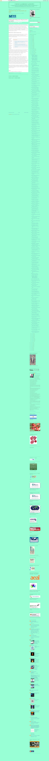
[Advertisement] (16, 105)
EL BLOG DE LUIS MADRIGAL (33, 672)
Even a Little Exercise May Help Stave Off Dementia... (35, 85)
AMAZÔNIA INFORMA (34, 717)
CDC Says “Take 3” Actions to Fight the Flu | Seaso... (35, 184)
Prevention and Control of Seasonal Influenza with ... (35, 186)
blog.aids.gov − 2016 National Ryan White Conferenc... (35, 202)
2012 (31, 346)
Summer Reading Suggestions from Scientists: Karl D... (35, 195)
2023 (31, 39)
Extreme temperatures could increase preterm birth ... (35, 148)
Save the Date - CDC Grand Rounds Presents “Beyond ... (35, 191)
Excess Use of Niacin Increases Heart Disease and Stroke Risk (36, 680)
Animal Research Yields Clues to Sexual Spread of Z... (35, 321)
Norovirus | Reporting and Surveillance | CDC (34, 289)
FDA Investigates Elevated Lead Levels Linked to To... (35, 254)
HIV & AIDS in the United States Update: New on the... (35, 193)
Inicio (19, 112)
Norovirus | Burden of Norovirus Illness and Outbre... (35, 294)
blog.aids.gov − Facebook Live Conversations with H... (35, 204)
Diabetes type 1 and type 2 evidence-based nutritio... (35, 103)
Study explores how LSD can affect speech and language (35, 269)
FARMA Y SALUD (33, 721)
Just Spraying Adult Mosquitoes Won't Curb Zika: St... (35, 133)
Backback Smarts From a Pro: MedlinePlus (35, 72)
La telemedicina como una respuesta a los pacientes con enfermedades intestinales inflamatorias (36, 667)
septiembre (33, 52)
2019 (31, 44)
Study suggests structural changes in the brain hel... (35, 256)
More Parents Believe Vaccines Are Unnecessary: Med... (35, 116)
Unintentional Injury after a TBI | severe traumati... (35, 242)
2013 (31, 345)
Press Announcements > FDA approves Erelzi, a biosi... (35, 171)
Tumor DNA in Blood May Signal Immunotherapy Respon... (35, 135)
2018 (31, 45)
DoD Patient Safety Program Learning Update (35, 210)
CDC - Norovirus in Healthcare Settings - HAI (35, 283)
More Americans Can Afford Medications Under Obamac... (35, 90)
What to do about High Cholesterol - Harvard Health (35, 107)
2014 (31, 343)
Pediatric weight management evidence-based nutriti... (35, 98)
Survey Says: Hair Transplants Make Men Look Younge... (35, 314)
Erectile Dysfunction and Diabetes (35, 169)
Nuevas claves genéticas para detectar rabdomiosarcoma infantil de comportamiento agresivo (35, 626)
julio (32, 333)
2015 (31, 342)
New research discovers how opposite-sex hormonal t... (35, 262)
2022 (31, 40)
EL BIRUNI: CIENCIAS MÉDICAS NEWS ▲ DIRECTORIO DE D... (34, 56)
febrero (32, 339)
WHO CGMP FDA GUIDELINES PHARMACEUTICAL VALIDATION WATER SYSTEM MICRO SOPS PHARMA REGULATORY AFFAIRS (35, 677)
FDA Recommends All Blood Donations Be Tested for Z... (35, 70)
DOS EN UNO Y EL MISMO (34, 673)
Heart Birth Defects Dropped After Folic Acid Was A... (35, 131)
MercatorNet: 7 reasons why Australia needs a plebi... (35, 199)
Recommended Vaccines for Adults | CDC (34, 182)
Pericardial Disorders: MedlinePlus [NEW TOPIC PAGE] (35, 65)
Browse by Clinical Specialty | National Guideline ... (35, 94)
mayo (32, 336)
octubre (33, 51)
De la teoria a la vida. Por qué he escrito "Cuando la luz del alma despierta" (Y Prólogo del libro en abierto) (36, 661)
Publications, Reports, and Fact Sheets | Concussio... (35, 231)
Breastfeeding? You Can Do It (35, 247)
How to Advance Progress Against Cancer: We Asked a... (35, 329)
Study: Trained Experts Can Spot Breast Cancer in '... (35, 127)
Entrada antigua (26, 112)
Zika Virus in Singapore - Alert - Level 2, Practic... (35, 166)
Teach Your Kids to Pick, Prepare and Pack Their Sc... (35, 77)
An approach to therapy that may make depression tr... (35, 217)
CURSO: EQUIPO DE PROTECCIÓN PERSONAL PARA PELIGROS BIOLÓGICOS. (36, 642)
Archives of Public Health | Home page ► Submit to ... (35, 155)
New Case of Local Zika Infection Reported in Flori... (35, 316)
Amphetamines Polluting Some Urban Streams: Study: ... (35, 306)
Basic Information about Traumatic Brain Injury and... (35, 239)
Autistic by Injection (33, 704)
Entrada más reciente (11, 112)
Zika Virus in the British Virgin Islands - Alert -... (35, 164)
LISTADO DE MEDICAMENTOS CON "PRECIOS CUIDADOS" (35, 723)
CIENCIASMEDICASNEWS (24, 4)
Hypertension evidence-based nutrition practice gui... (35, 101)
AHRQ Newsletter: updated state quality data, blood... (35, 140)
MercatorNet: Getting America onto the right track (35, 197)
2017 (31, 46)
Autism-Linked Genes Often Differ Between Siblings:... (35, 312)
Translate (36, 27)
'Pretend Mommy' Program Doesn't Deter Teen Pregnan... (35, 308)
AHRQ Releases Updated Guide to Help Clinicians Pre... (35, 144)
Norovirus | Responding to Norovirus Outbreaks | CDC (35, 291)
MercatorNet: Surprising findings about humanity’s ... (35, 153)
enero (32, 341)
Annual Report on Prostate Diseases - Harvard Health (35, 105)
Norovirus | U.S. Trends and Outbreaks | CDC (34, 298)
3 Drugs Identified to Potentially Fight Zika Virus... (35, 124)
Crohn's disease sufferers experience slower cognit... (35, 267)
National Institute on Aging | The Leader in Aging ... (35, 62)
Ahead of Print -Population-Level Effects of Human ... (35, 109)
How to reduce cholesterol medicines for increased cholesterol (36, 730)
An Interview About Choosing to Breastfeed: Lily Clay (35, 159)
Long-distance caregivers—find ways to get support (35, 161)
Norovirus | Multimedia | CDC (35, 278)
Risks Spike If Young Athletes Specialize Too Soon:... (35, 120)
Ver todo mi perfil (33, 411)
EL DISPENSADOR (33, 621)
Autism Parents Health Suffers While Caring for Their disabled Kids (37, 706)
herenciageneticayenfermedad (35, 624)
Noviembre (32, 690)
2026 (31, 35)
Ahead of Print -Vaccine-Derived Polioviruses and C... (35, 114)
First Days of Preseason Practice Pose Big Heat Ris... (35, 81)
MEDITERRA (33, 734)
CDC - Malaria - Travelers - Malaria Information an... (34, 180)
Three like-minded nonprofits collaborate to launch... (35, 258)
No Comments (20, 22)
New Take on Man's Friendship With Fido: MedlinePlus (35, 75)
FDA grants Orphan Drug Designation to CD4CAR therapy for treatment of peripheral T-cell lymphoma (21, 42)
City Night (35, 693)
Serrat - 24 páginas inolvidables (36, 700)
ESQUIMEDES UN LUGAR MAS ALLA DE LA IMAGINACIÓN (35, 711)
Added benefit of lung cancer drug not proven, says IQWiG (16, 13)
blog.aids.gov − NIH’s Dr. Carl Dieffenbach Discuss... (35, 206)
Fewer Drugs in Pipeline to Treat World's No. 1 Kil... (35, 129)
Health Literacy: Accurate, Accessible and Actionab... (35, 223)
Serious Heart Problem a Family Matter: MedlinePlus (35, 323)
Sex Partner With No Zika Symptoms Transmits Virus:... (35, 68)
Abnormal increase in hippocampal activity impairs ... (35, 264)
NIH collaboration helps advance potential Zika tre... (35, 189)
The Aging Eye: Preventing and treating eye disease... (35, 327)
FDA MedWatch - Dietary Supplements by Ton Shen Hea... (35, 226)
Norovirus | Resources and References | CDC (34, 285)
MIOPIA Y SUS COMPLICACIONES (37, 685)
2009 (31, 350)
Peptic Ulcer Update (33, 299)
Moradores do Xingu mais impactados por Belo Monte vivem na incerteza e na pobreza (35, 719)
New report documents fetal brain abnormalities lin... (35, 260)
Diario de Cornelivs (33, 658)
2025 (31, 36)
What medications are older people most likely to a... (34, 208)
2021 (31, 41)
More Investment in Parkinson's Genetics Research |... (35, 176)
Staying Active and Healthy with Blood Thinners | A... (35, 142)
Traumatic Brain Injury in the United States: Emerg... (35, 229)
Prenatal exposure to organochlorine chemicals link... (35, 271)
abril (32, 337)
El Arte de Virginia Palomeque (35, 692)
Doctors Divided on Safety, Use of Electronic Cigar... (35, 79)
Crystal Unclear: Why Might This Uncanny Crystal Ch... (35, 249)
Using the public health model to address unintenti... (35, 235)
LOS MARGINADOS (33, 635)
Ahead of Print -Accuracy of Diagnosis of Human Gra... (35, 111)
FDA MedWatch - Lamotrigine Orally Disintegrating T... (35, 244)
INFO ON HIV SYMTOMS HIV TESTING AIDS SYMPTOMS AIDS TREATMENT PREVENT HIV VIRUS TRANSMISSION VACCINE (35, 727)
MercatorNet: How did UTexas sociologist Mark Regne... (35, 151)
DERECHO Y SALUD (34, 645)
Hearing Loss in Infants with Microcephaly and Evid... (35, 178)
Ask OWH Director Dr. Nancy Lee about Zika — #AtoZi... (35, 246)
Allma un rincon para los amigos (35, 735)
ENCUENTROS (33, 698)
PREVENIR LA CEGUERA (34, 684)
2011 (31, 347)
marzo (32, 338)
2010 (31, 348)
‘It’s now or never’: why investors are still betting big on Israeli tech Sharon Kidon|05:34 (35, 637)
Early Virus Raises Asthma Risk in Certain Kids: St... (35, 83)
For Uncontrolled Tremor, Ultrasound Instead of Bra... (35, 310)
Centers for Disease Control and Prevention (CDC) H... (35, 146)
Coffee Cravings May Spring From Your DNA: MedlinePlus (35, 319)
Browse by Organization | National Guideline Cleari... (35, 92)
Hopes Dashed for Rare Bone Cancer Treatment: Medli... (35, 88)
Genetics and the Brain (34, 63)
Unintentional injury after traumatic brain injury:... (34, 237)
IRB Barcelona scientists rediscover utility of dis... (34, 274)
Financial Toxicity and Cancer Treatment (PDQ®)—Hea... (35, 332)
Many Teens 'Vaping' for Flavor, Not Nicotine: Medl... (35, 303)
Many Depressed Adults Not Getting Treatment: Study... (35, 122)
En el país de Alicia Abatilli (34, 690)
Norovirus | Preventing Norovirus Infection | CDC (35, 281)
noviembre (33, 50)
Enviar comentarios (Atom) (15, 114)
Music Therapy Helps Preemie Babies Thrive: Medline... (35, 325)
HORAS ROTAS (33, 651)
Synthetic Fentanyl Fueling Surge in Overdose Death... (35, 301)
